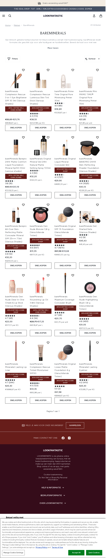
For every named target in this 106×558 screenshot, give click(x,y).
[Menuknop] (3, 15)
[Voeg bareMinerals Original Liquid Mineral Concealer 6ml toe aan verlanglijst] (73, 137)
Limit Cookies (94, 553)
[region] (53, 538)
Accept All (76, 553)
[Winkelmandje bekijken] (101, 15)
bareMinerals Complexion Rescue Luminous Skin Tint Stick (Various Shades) (40, 97)
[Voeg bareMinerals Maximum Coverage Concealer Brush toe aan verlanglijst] (73, 275)
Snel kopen (16, 128)
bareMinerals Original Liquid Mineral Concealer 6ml (65, 161)
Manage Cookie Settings (13, 553)
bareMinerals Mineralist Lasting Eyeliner (88, 367)
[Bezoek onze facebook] (63, 438)
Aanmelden (75, 425)
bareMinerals (53, 33)
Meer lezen (53, 48)
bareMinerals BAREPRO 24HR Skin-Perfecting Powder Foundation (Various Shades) (89, 164)
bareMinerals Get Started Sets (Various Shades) (88, 229)
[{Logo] (53, 15)
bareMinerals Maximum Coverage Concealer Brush (64, 299)
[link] (94, 15)
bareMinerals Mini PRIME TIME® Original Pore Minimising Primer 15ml (88, 97)
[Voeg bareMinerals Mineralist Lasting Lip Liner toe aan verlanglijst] (23, 343)
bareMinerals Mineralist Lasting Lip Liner (16, 367)
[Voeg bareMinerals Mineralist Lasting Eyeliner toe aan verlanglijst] (97, 343)
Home (7, 25)
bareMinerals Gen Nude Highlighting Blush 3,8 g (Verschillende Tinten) (88, 302)
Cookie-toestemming (53, 475)
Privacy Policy (41, 547)
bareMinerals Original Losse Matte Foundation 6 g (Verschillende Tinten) (65, 370)
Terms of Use (57, 547)
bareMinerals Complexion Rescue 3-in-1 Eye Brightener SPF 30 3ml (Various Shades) (16, 97)
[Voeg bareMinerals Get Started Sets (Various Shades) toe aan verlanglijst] (97, 205)
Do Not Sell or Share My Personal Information (53, 479)
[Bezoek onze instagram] (69, 438)
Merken (17, 25)
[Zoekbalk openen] (10, 15)
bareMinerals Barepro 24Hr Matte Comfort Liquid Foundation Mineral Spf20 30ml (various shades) (16, 164)
